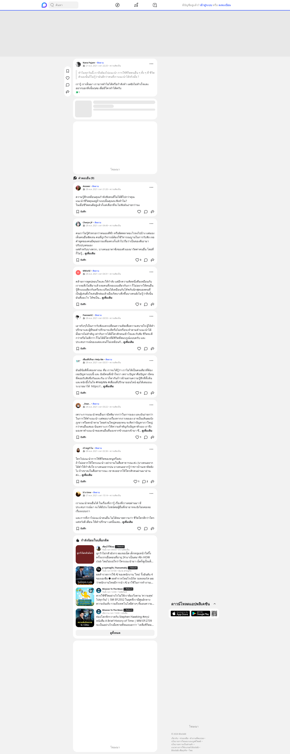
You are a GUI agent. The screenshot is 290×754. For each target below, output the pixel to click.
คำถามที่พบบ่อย (197, 738)
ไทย (190, 750)
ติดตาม (100, 62)
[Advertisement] (145, 34)
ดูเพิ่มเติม (90, 253)
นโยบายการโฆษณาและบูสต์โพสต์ (186, 741)
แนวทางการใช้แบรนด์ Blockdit (185, 747)
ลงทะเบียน (225, 5)
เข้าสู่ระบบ (206, 5)
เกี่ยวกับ (174, 738)
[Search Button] (52, 5)
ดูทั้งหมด (115, 633)
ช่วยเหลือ (184, 738)
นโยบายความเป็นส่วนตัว (182, 744)
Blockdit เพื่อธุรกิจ (179, 750)
